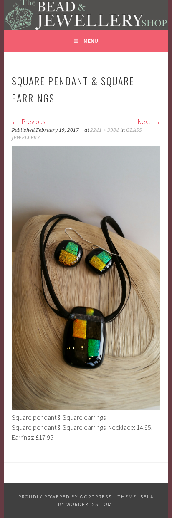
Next (145, 121)
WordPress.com (89, 504)
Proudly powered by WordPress (65, 496)
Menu (90, 41)
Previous (32, 121)
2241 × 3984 (104, 130)
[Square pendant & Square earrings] (86, 407)
